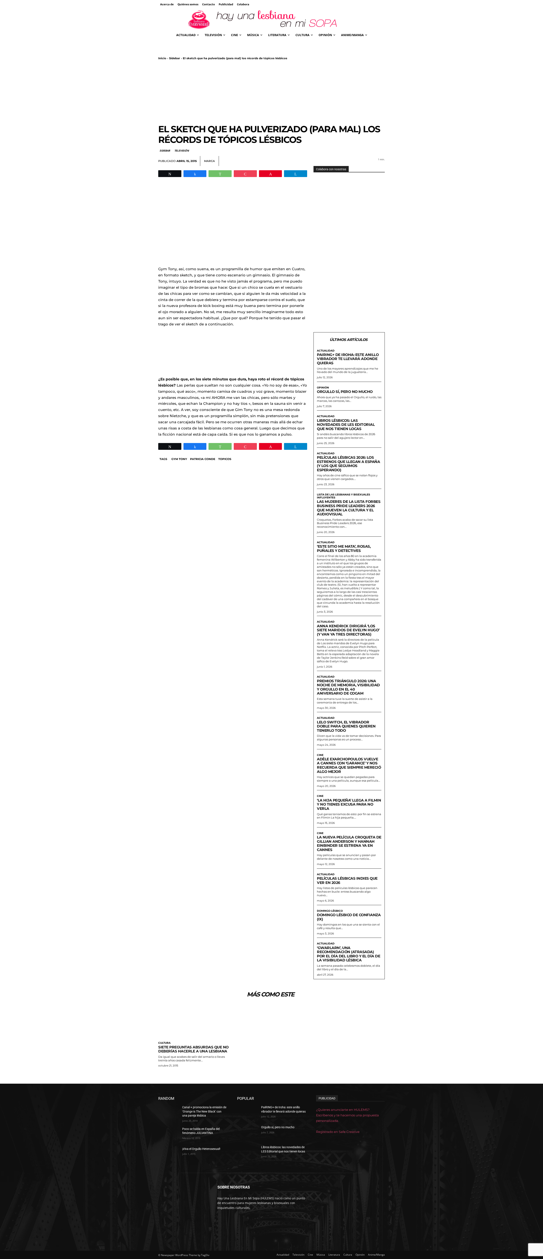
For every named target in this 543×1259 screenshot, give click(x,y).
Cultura (164, 1042)
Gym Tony (179, 459)
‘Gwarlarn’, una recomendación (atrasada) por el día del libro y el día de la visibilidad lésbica (348, 954)
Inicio (162, 58)
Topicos (224, 459)
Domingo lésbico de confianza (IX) (349, 917)
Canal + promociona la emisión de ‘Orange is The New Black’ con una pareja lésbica (204, 1111)
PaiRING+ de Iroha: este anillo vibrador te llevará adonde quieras (348, 359)
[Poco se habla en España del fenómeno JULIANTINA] (168, 1134)
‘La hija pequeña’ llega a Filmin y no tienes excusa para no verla (349, 804)
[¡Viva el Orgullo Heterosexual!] (168, 1154)
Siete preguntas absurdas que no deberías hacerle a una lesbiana (193, 1049)
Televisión (181, 150)
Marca (209, 161)
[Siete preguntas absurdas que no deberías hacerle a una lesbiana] (194, 1021)
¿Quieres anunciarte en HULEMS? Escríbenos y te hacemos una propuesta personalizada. (347, 1115)
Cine (320, 755)
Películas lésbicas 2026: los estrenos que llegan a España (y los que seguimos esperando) (348, 463)
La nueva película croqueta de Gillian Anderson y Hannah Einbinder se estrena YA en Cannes (349, 843)
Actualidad (325, 350)
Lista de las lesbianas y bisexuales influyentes (343, 496)
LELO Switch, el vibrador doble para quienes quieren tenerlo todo (346, 726)
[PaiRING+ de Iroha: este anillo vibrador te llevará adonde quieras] (247, 1112)
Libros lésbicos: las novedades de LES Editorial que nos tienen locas (346, 424)
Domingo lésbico (330, 910)
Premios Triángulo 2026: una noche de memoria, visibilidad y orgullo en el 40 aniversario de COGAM (348, 687)
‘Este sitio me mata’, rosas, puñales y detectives (344, 548)
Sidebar (174, 58)
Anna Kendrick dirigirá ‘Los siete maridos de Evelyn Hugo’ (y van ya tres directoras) (348, 630)
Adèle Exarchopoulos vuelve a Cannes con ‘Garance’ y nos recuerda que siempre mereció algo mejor (349, 765)
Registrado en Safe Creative (338, 1132)
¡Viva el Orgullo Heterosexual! (201, 1149)
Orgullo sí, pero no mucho (345, 392)
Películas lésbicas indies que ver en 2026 (347, 880)
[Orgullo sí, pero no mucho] (247, 1132)
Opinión (323, 387)
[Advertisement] (271, 92)
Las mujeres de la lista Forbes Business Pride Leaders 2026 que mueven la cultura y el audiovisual (348, 507)
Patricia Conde (202, 459)
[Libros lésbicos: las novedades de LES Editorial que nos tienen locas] (247, 1152)
